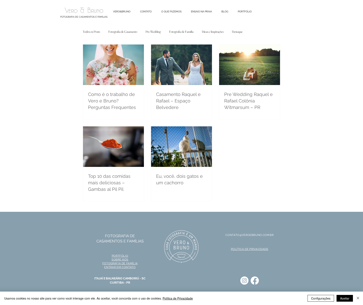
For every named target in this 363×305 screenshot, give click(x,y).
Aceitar (344, 298)
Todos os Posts (91, 32)
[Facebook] (255, 280)
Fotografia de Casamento (122, 32)
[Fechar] (357, 298)
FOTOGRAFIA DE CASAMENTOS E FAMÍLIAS (84, 17)
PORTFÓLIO (120, 255)
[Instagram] (244, 280)
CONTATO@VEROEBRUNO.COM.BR (249, 235)
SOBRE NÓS (120, 259)
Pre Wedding (153, 32)
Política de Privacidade (178, 298)
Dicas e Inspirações (213, 32)
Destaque (237, 32)
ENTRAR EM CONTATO (119, 267)
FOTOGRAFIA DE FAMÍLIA (120, 263)
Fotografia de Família (181, 32)
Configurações (320, 298)
